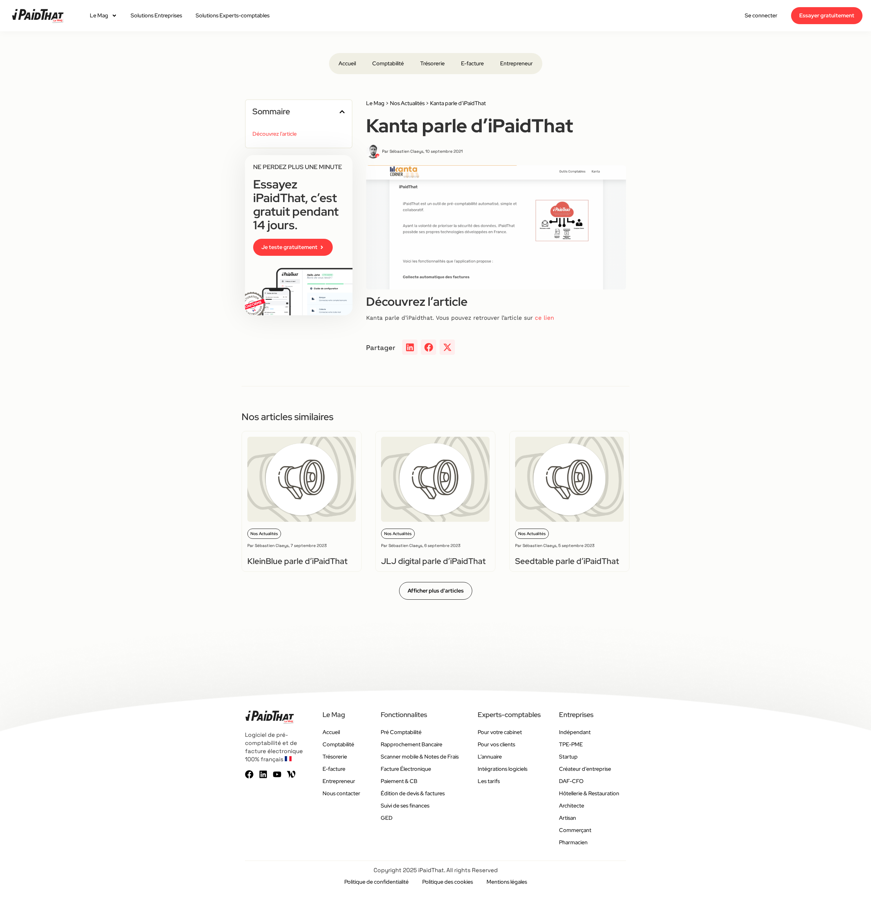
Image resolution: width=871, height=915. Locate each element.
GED (387, 817)
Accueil (347, 63)
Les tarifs (489, 781)
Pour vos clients (496, 744)
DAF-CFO (571, 781)
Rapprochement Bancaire (411, 744)
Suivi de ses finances (405, 805)
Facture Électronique (406, 768)
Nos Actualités (407, 103)
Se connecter (761, 15)
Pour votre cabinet (500, 732)
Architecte (571, 805)
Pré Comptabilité (401, 732)
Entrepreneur (516, 63)
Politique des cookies (447, 881)
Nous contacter (341, 793)
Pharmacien (573, 842)
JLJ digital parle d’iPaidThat (433, 561)
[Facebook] (249, 774)
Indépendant (575, 732)
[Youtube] (277, 774)
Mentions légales (507, 881)
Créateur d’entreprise (585, 768)
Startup (568, 756)
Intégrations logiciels (502, 768)
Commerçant (575, 830)
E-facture (472, 63)
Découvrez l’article (274, 133)
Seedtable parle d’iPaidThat (567, 561)
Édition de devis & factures (413, 793)
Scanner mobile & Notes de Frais (420, 756)
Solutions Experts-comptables (232, 15)
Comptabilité (388, 63)
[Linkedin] (263, 774)
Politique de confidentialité (376, 881)
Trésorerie (432, 63)
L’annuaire (490, 756)
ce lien (544, 317)
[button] (342, 112)
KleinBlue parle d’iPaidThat (297, 561)
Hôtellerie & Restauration (589, 793)
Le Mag (99, 15)
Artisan (567, 817)
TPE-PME (571, 744)
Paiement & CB (399, 781)
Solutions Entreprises (156, 15)
